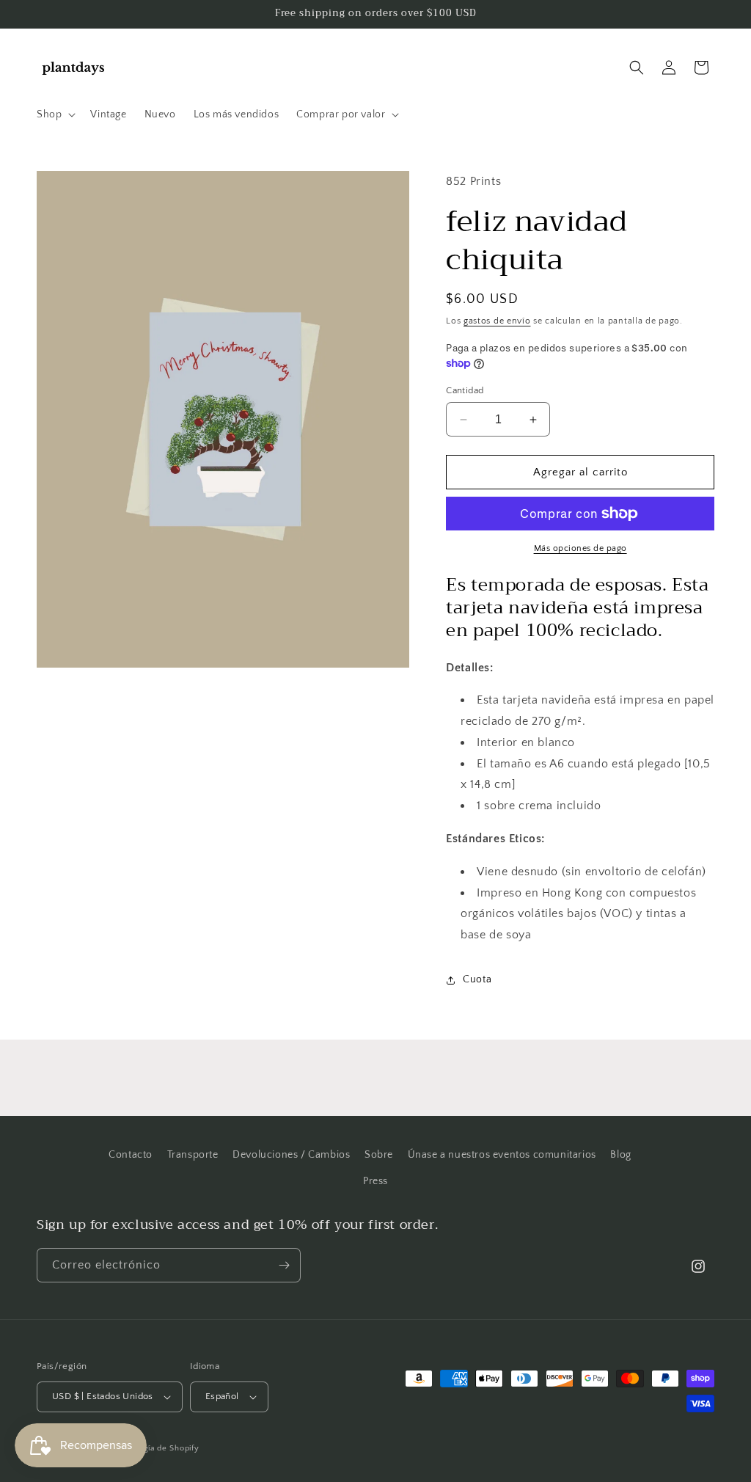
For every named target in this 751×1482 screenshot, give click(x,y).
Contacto (131, 1155)
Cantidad (464, 390)
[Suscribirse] (284, 1265)
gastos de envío (497, 321)
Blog (620, 1155)
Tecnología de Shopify (155, 1448)
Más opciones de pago (580, 548)
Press (375, 1181)
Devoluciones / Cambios (291, 1155)
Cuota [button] (477, 979)
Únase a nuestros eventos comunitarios (502, 1155)
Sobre (378, 1155)
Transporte (193, 1155)
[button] (54, 114)
